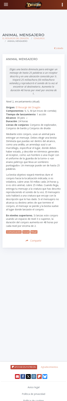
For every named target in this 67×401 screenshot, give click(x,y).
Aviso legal (34, 387)
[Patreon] (39, 376)
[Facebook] (22, 376)
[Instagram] (33, 376)
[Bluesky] (44, 376)
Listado (59, 48)
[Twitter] (28, 376)
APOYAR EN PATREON (25, 367)
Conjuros (39, 38)
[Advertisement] (33, 20)
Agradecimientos (49, 367)
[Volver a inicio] (6, 4)
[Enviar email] (17, 376)
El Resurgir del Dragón (15, 38)
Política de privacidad (33, 394)
